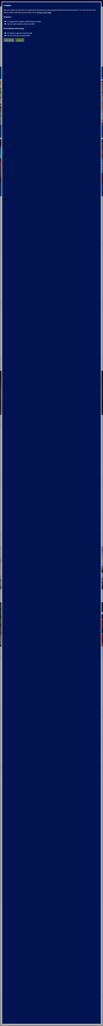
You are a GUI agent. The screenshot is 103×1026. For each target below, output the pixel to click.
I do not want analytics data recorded (21, 24)
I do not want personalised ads (18, 35)
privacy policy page (44, 12)
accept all (20, 40)
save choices (9, 40)
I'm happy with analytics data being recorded (24, 21)
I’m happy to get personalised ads (19, 33)
